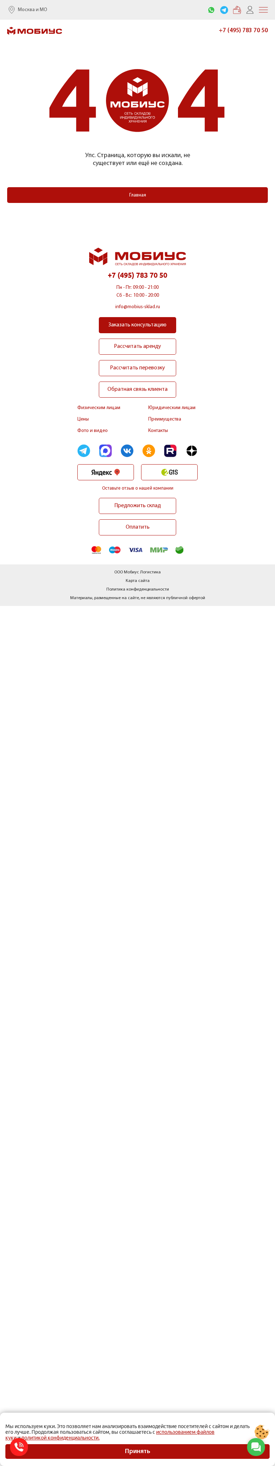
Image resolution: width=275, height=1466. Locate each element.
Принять (137, 1451)
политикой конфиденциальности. (60, 1438)
